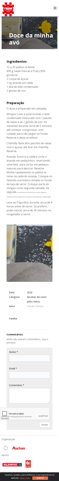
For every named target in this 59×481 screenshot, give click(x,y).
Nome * (13, 352)
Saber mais (25, 478)
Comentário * (16, 385)
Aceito (40, 478)
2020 (29, 292)
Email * (13, 368)
